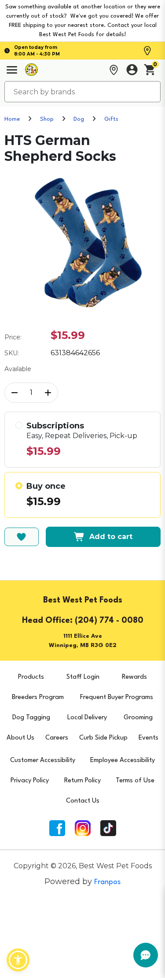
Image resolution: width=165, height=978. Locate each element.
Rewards (134, 677)
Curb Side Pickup (103, 738)
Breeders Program (38, 697)
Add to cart (110, 536)
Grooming (138, 717)
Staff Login (82, 677)
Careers (56, 738)
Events (148, 738)
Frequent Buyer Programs (116, 697)
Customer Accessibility (42, 760)
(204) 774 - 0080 (109, 621)
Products (31, 677)
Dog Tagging (31, 717)
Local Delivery (87, 717)
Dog (78, 119)
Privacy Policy (30, 780)
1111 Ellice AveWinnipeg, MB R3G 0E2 (83, 640)
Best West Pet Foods (82, 600)
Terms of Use (135, 780)
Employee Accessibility (122, 760)
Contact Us (82, 801)
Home (12, 119)
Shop (47, 119)
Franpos (107, 882)
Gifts (111, 119)
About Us (20, 738)
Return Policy (82, 780)
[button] (18, 960)
